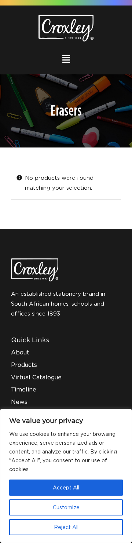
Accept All (66, 487)
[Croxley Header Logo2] (66, 17)
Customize (66, 507)
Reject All (66, 527)
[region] (66, 476)
